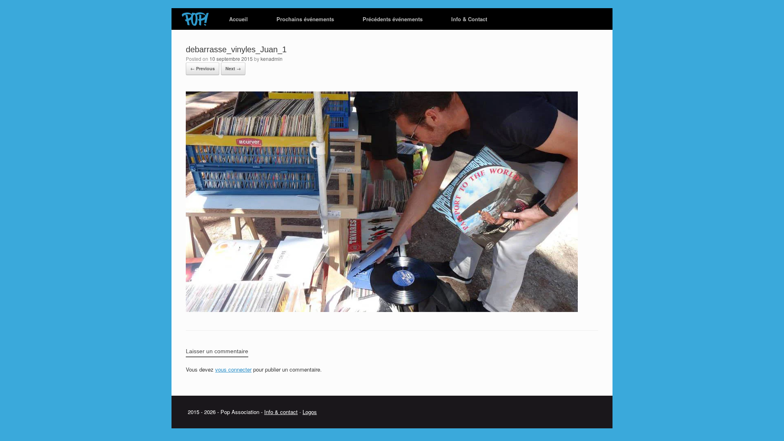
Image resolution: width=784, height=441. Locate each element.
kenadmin (272, 58)
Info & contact (281, 412)
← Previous (202, 68)
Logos (310, 412)
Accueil (238, 19)
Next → (233, 68)
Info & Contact (469, 19)
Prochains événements (305, 19)
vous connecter (233, 369)
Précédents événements (393, 19)
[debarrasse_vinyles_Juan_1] (382, 310)
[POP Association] (195, 19)
